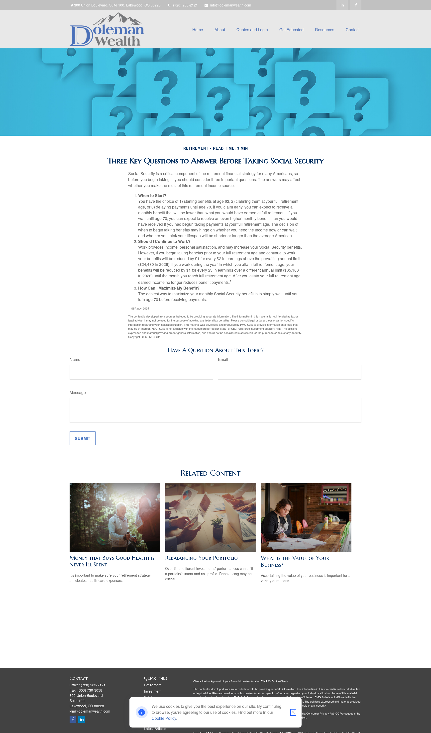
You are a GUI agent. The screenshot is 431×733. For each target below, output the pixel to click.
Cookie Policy (164, 718)
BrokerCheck (280, 681)
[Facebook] (355, 5)
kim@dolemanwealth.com (90, 711)
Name (75, 359)
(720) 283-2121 (185, 4)
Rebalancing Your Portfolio (201, 557)
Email (223, 359)
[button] (197, 29)
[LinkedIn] (342, 5)
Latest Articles (155, 728)
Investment (152, 691)
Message (78, 392)
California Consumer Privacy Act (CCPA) (319, 713)
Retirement (152, 684)
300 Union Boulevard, (117, 4)
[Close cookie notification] (293, 712)
